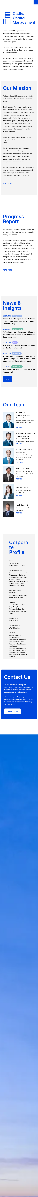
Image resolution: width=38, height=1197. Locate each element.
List (7, 379)
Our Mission (17, 88)
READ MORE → (8, 183)
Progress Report (13, 219)
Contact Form (12, 711)
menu (36, 2)
